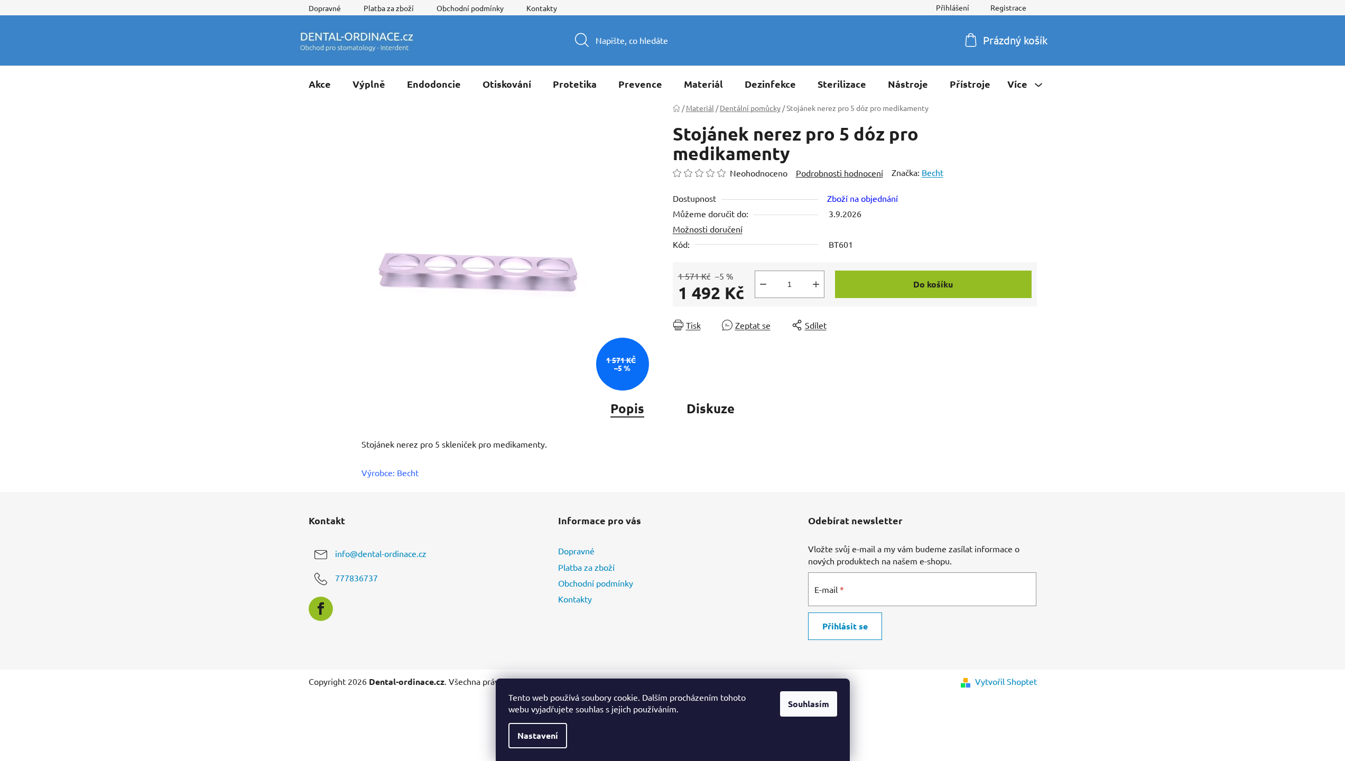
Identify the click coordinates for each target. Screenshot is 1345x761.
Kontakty (541, 8)
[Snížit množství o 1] (763, 284)
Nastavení (537, 735)
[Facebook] (321, 609)
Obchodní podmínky (470, 8)
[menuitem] (319, 84)
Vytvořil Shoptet (1006, 681)
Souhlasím (808, 703)
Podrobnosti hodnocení (839, 173)
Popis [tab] (627, 408)
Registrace (1008, 7)
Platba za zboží (389, 8)
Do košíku (933, 284)
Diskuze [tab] (711, 408)
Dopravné (325, 8)
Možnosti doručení (708, 229)
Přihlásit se (845, 626)
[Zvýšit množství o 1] (816, 284)
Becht (932, 172)
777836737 (356, 578)
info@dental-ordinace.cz (380, 554)
